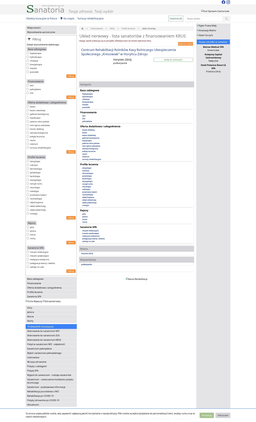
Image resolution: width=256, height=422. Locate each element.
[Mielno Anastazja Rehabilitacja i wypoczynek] (206, 30)
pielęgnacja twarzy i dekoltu (42, 263)
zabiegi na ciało (37, 267)
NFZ (31, 85)
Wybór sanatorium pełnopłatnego (44, 353)
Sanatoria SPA (34, 296)
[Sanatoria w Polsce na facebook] (223, 1)
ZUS (31, 93)
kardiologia (35, 176)
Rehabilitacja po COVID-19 (40, 395)
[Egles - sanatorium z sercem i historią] (207, 26)
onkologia (34, 191)
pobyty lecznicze (37, 136)
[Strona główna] (82, 28)
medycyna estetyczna (39, 259)
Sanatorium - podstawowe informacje (46, 387)
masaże (33, 68)
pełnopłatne (35, 89)
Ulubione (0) (176, 18)
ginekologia (35, 172)
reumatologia (36, 198)
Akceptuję (207, 415)
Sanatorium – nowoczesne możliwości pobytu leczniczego (50, 381)
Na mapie (68, 18)
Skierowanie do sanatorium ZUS (43, 335)
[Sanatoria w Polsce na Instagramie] (228, 1)
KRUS (112, 28)
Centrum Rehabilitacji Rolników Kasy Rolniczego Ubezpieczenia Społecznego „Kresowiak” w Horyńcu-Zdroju (128, 51)
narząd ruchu (36, 183)
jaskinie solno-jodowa (39, 121)
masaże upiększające (39, 255)
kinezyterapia (36, 64)
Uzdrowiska (33, 357)
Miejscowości (34, 27)
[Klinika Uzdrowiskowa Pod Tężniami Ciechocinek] (215, 11)
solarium (34, 144)
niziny (32, 238)
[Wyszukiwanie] (226, 18)
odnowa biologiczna (39, 133)
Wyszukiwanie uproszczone (41, 32)
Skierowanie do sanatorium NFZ (43, 331)
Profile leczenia (35, 292)
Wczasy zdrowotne (36, 361)
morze (33, 234)
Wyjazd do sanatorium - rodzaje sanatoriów (49, 375)
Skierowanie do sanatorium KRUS (44, 339)
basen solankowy (37, 110)
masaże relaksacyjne (39, 252)
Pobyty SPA (32, 370)
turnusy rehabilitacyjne (40, 147)
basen (32, 106)
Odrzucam (223, 415)
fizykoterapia (35, 53)
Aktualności (33, 404)
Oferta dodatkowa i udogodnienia (44, 287)
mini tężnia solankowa (40, 125)
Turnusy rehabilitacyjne (90, 18)
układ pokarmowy (38, 210)
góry (32, 227)
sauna (32, 140)
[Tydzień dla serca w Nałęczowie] (34, 301)
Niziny (30, 320)
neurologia (35, 187)
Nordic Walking (37, 129)
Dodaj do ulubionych (173, 59)
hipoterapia (35, 118)
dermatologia (36, 169)
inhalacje (34, 60)
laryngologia (35, 180)
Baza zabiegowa (35, 278)
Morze (30, 316)
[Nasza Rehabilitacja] (136, 279)
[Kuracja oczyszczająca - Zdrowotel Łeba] (52, 301)
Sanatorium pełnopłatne (39, 348)
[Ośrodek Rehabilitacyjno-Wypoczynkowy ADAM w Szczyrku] (205, 35)
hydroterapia (36, 57)
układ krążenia (36, 202)
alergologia (35, 161)
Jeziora (30, 312)
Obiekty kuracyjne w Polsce (41, 18)
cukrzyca (34, 165)
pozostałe (34, 72)
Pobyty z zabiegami (37, 366)
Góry (29, 307)
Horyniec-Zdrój (87, 253)
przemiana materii (38, 195)
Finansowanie (34, 283)
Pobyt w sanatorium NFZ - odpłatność (46, 344)
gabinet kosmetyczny (39, 114)
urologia (33, 213)
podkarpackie (86, 264)
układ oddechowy (38, 206)
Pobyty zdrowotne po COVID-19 (43, 400)
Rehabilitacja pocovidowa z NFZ (43, 391)
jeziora (33, 231)
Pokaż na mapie (186, 44)
